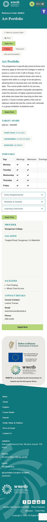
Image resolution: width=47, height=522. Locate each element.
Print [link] (8, 38)
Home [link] (5, 396)
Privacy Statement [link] (38, 507)
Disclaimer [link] (29, 510)
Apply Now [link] (9, 43)
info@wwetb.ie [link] (8, 466)
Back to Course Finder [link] (15, 32)
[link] (44, 11)
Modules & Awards (13, 202)
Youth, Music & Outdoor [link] (13, 422)
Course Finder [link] (8, 412)
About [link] (5, 401)
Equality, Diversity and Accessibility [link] (16, 507)
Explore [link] (6, 407)
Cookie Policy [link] (40, 510)
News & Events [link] (9, 428)
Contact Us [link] (7, 433)
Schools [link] (6, 417)
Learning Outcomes (13, 209)
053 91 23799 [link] (21, 457)
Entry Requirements (13, 195)
